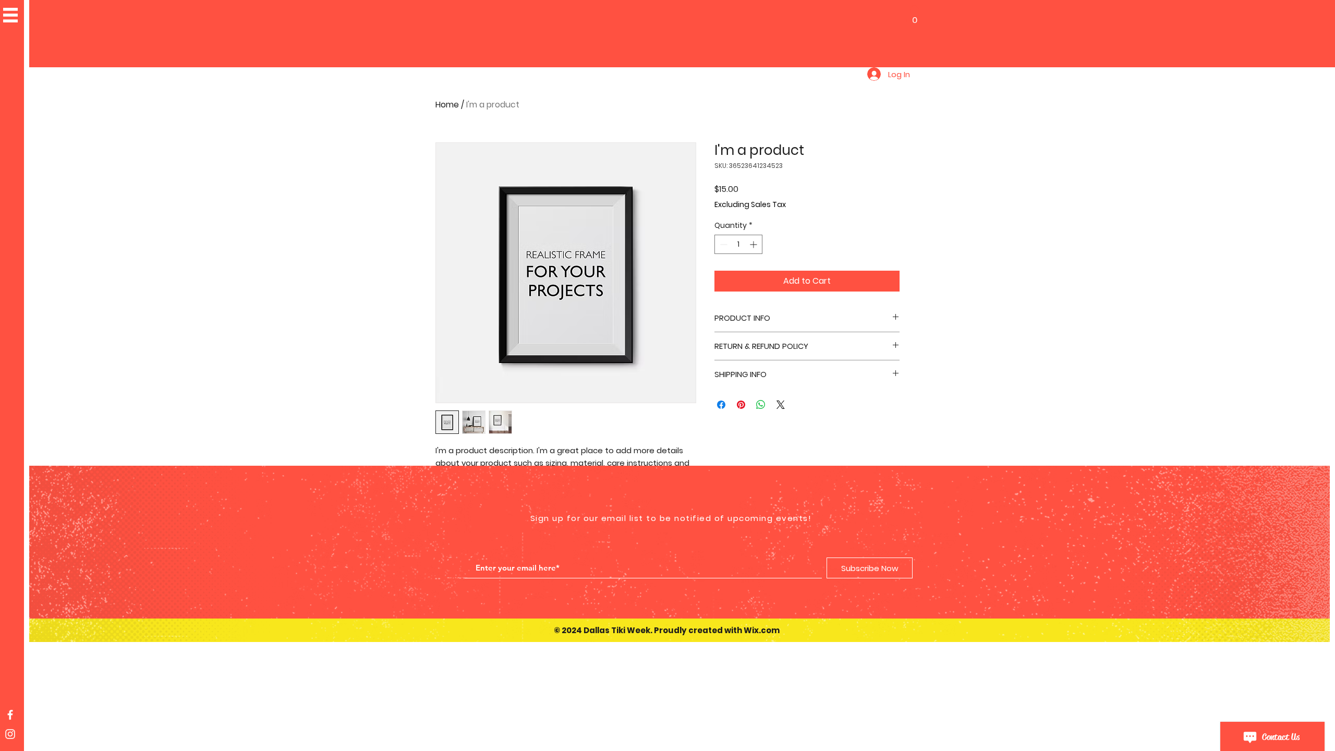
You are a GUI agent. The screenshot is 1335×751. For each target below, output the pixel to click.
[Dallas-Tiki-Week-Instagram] (10, 734)
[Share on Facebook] (721, 404)
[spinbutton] (738, 244)
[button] (914, 16)
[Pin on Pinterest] (741, 404)
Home (447, 105)
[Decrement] (722, 244)
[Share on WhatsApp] (761, 404)
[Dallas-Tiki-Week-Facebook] (10, 714)
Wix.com (762, 630)
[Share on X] (780, 404)
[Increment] (754, 244)
